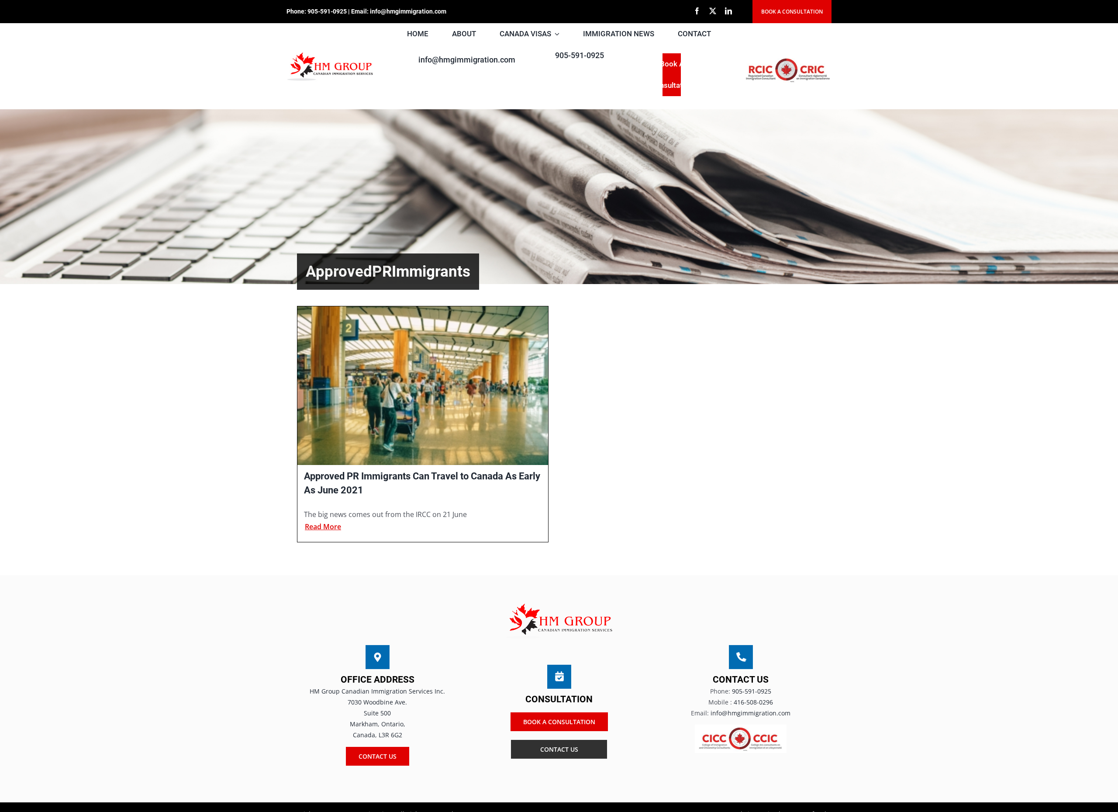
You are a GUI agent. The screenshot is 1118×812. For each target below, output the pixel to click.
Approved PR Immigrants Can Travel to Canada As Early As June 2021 (422, 483)
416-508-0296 (753, 702)
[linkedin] (728, 10)
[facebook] (697, 10)
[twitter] (712, 10)
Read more (323, 526)
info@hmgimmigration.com (408, 11)
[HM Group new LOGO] (330, 54)
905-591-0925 (327, 11)
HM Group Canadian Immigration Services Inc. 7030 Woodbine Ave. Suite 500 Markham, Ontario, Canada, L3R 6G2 (377, 713)
